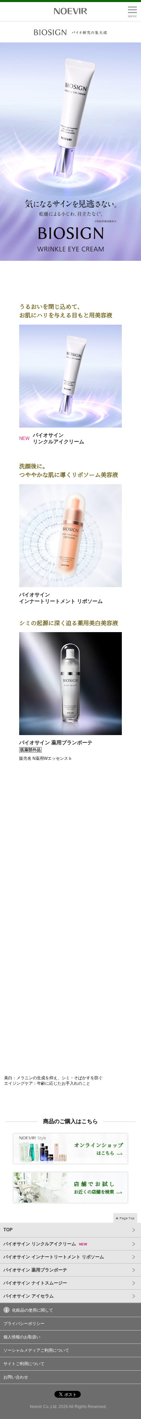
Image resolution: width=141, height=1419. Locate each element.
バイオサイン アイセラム (28, 1296)
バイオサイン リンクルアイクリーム (45, 1244)
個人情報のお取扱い (21, 1337)
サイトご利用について (23, 1363)
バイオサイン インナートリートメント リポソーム (53, 1257)
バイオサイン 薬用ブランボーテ (35, 1270)
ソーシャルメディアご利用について (36, 1350)
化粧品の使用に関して (32, 1310)
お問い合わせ (15, 1377)
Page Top (125, 1218)
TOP (8, 1229)
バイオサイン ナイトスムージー (35, 1283)
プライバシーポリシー (23, 1323)
